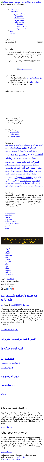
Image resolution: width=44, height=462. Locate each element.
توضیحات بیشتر (6, 427)
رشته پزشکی (16, 174)
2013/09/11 (18, 305)
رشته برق (31, 154)
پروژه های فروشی (12, 223)
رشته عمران (19, 20)
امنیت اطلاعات (9, 329)
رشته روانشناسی (10, 162)
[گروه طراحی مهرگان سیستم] (12, 459)
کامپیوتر (8, 259)
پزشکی (8, 272)
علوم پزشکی (19, 22)
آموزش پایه (23, 145)
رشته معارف (19, 24)
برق (6, 257)
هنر (6, 266)
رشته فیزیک (16, 168)
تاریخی (29, 147)
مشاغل (40, 183)
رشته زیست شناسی (30, 165)
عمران (7, 249)
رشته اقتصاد (19, 18)
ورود (11, 31)
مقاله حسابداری (29, 183)
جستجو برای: (10, 42)
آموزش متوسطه (30, 145)
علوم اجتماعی (24, 181)
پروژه (3, 394)
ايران (34, 147)
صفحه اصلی (14, 9)
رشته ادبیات (32, 151)
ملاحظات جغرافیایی (33, 186)
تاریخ (7, 251)
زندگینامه (36, 180)
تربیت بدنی (9, 274)
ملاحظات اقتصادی (16, 183)
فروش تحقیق (7, 367)
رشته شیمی (17, 165)
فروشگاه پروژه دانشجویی (10, 363)
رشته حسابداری (20, 158)
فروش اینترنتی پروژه (10, 376)
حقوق (7, 268)
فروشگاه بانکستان (21, 457)
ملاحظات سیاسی (22, 186)
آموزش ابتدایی (38, 145)
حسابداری (21, 147)
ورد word (8, 219)
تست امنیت (7, 358)
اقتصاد (7, 253)
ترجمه (7, 217)
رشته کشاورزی (9, 177)
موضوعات (14, 11)
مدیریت (8, 270)
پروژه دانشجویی (8, 385)
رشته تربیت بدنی (20, 26)
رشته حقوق (18, 16)
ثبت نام (12, 33)
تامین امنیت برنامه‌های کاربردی (18, 338)
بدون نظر (25, 305)
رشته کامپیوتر (19, 13)
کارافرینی (9, 186)
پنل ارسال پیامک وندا (34, 78)
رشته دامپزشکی (20, 29)
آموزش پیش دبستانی (14, 145)
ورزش (16, 186)
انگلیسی (8, 215)
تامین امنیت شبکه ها (12, 348)
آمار (6, 264)
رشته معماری (14, 171)
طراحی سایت (34, 82)
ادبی (6, 145)
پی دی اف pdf (10, 221)
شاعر (29, 181)
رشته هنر (26, 173)
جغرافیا (8, 261)
